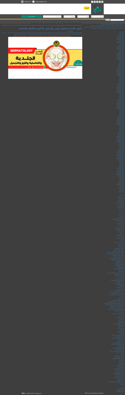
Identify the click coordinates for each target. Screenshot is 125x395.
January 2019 (121, 135)
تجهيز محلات (121, 345)
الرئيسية (87, 8)
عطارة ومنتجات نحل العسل (118, 255)
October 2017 (121, 157)
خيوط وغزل (121, 362)
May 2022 (121, 80)
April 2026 (121, 35)
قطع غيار (122, 329)
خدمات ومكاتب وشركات (118, 256)
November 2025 (120, 39)
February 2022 (120, 84)
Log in (122, 387)
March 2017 (121, 167)
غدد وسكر (122, 233)
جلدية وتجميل (70, 31)
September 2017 (120, 158)
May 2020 (121, 113)
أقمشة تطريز (121, 361)
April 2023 (121, 64)
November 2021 (120, 88)
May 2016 (121, 180)
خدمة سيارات (121, 326)
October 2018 (121, 139)
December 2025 (120, 37)
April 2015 (121, 190)
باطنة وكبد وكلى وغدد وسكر (118, 219)
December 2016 (120, 171)
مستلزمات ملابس (120, 352)
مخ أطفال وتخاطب (120, 201)
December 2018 (120, 136)
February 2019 (120, 133)
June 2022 (121, 78)
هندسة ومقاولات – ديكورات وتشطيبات (116, 301)
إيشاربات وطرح (120, 288)
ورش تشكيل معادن (120, 317)
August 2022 (121, 75)
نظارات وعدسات (120, 224)
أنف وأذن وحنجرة (120, 206)
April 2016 (121, 181)
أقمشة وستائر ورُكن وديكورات (117, 300)
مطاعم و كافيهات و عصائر (118, 251)
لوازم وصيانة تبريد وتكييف (118, 313)
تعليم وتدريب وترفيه (119, 376)
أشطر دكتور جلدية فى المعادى (13, 32)
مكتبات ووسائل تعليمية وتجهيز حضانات (116, 381)
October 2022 (121, 72)
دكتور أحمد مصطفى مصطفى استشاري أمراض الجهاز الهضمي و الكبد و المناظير (107, 25)
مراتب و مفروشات (120, 299)
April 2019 (121, 130)
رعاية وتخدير (121, 243)
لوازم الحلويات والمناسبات (118, 348)
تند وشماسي (121, 312)
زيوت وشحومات (120, 328)
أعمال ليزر (122, 384)
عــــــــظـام (121, 232)
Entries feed (121, 388)
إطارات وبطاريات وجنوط (118, 323)
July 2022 (122, 77)
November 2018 (120, 138)
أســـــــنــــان (121, 195)
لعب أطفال (121, 286)
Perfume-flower (120, 281)
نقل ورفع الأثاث (120, 267)
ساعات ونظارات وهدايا (119, 283)
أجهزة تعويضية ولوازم (119, 248)
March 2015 (121, 191)
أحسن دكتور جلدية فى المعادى (40, 32)
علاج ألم (122, 239)
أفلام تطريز (121, 360)
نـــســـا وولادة (121, 197)
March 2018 (121, 149)
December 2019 (120, 119)
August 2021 (121, 93)
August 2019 (121, 125)
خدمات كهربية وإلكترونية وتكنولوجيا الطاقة (115, 304)
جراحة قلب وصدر (120, 217)
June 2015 (121, 187)
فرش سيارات (121, 339)
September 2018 (120, 141)
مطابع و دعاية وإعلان (119, 264)
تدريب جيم (121, 383)
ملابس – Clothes (120, 287)
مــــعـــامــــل (121, 245)
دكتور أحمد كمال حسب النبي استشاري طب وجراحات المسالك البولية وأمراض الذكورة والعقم (104, 27)
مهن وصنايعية (121, 316)
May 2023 (121, 62)
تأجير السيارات (121, 332)
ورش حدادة (121, 319)
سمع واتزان (121, 204)
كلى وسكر (121, 222)
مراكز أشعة (121, 246)
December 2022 (120, 69)
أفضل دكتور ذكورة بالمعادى (64, 32)
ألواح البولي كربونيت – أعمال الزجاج (116, 309)
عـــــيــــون (121, 226)
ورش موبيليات (121, 320)
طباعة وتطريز (121, 364)
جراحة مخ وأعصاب (120, 229)
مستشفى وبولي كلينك (119, 242)
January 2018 (121, 152)
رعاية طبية (121, 194)
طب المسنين (121, 236)
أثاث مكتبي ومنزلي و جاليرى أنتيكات (116, 294)
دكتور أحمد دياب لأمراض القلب (117, 22)
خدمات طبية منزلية (120, 238)
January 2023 (121, 68)
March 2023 (121, 65)
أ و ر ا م (122, 210)
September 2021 (120, 91)
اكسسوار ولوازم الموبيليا (119, 342)
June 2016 (121, 178)
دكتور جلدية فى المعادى (53, 32)
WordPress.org (120, 391)
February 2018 (120, 151)
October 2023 (121, 56)
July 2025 (122, 43)
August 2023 (121, 59)
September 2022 (120, 74)
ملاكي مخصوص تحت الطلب (118, 338)
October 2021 (121, 90)
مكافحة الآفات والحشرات (118, 268)
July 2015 (122, 186)
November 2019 (120, 120)
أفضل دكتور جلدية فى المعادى (27, 32)
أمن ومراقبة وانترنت (119, 261)
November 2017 (120, 155)
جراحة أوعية (121, 214)
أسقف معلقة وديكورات (119, 310)
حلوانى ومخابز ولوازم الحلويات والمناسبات (115, 252)
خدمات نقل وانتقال (120, 336)
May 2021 (121, 96)
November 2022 (120, 71)
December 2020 (120, 103)
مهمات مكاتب (121, 271)
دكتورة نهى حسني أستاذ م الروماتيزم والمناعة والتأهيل (112, 24)
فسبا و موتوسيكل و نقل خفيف (117, 335)
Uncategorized (120, 322)
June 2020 (121, 112)
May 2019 (121, 129)
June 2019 (121, 128)
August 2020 (121, 109)
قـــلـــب (122, 213)
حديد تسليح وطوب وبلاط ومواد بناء (116, 307)
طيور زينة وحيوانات (120, 370)
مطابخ (122, 296)
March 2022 (121, 83)
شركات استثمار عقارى (119, 274)
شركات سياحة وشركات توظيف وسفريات (115, 272)
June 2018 (121, 145)
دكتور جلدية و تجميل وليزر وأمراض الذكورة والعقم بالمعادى (50, 28)
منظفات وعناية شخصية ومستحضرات (116, 291)
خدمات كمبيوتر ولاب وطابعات (117, 259)
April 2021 (121, 97)
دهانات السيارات (120, 341)
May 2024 (121, 51)
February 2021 (120, 100)
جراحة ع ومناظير (120, 235)
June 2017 (121, 162)
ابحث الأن (31, 16)
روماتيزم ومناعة (120, 230)
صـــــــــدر (121, 216)
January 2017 (121, 170)
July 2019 (122, 126)
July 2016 (122, 177)
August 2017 (121, 159)
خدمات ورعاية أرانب (119, 374)
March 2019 (121, 132)
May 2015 (121, 189)
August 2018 (121, 142)
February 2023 (120, 67)
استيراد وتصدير (121, 270)
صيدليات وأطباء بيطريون (119, 368)
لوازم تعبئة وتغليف (120, 349)
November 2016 (120, 173)
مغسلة (122, 315)
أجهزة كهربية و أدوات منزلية (118, 293)
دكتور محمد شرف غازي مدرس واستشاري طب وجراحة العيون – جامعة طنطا (107, 28)
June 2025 (121, 45)
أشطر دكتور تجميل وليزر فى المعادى (34, 34)
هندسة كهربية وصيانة (119, 357)
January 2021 (121, 101)
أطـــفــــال (121, 198)
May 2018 (121, 146)
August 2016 (121, 175)
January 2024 (121, 52)
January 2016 (121, 183)
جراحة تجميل (121, 209)
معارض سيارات (120, 325)
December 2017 (120, 154)
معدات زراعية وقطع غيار (119, 373)
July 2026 (122, 32)
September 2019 (120, 123)
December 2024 (120, 46)
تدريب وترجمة (121, 378)
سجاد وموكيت (121, 297)
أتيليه (123, 277)
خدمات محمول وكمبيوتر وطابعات (117, 258)
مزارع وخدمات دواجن (119, 371)
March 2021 (121, 98)
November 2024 (120, 48)
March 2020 (121, 116)
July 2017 (122, 161)
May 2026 (121, 33)
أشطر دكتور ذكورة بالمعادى (76, 32)
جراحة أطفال (121, 200)
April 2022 (121, 81)
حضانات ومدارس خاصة (119, 377)
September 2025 (120, 42)
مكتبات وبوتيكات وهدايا (119, 290)
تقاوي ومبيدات (121, 367)
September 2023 (120, 58)
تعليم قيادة (122, 333)
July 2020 (122, 110)
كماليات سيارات (120, 331)
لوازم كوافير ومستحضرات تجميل (117, 351)
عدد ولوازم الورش (120, 347)
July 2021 (122, 94)
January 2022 (121, 85)
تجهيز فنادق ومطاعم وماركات (117, 344)
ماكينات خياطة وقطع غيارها (118, 358)
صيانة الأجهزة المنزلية (119, 265)
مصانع (122, 354)
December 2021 (120, 87)
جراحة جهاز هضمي (120, 220)
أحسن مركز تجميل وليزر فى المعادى (50, 34)
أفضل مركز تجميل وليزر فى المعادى (66, 34)
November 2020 (120, 104)
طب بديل (122, 240)
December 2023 (120, 53)
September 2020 (120, 107)
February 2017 (120, 168)
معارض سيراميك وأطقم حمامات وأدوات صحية (114, 303)
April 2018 (121, 148)
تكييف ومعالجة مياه (120, 262)
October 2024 (121, 49)
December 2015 (120, 184)
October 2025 (121, 40)
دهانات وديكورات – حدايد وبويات (117, 306)
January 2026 (121, 36)
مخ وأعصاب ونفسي (120, 227)
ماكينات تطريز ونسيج (119, 355)
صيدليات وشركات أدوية (119, 249)
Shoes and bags (120, 278)
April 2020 (121, 114)
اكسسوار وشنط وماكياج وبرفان (117, 280)
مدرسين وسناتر (120, 380)
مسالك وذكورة (121, 223)
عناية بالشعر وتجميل (119, 275)
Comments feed (120, 390)
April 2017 (121, 165)
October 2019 (121, 122)
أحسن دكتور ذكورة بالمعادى (20, 34)
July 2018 (122, 144)
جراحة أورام (121, 211)
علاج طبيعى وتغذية (120, 203)
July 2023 (122, 61)
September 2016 (120, 174)
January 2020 (121, 117)
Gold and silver (120, 284)
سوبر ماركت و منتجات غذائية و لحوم (116, 254)
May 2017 (121, 164)
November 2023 (120, 55)
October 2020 (121, 106)
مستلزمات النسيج (120, 365)
